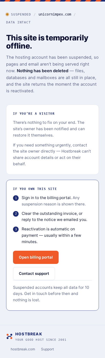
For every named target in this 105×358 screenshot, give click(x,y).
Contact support (34, 273)
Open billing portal (36, 257)
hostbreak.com (23, 349)
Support (47, 349)
